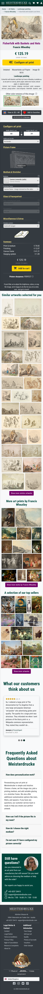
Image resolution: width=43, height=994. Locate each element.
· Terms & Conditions (10, 937)
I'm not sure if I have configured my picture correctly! (21, 842)
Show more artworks (21, 671)
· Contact (6, 931)
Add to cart (22, 268)
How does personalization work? (20, 774)
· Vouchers (26, 943)
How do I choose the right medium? (17, 830)
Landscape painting (23, 9)
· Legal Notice (8, 934)
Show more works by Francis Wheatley (21, 585)
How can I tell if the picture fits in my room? (21, 818)
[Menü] (2, 3)
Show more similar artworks (21, 493)
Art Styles (12, 9)
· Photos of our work (29, 940)
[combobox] (21, 141)
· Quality (26, 937)
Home (4, 9)
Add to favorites (33, 112)
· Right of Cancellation (11, 943)
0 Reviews (26, 117)
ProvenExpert (17, 730)
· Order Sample (28, 946)
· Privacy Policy (8, 940)
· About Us (7, 948)
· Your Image (27, 931)
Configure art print (23, 62)
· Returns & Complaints (11, 946)
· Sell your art (27, 934)
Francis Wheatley (10, 12)
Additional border (8, 138)
